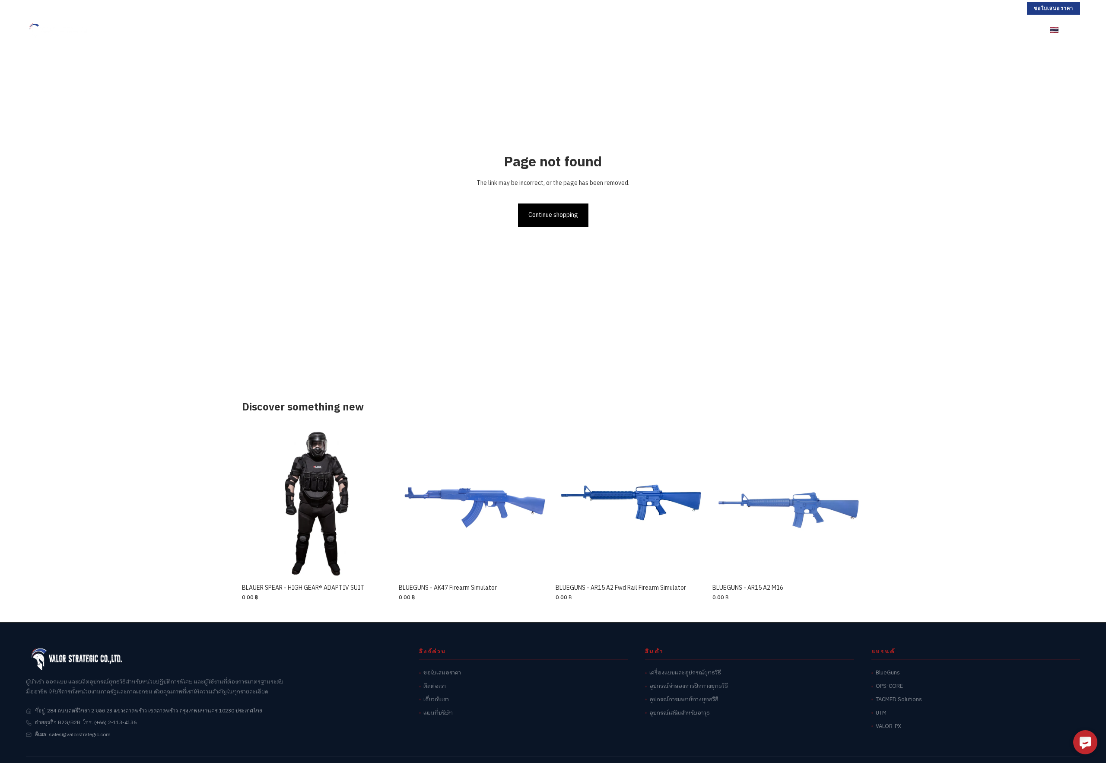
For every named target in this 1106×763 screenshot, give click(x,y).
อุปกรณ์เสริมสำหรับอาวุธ (679, 713)
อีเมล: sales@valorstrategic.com (73, 735)
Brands (477, 30)
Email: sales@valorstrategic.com (136, 8)
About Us (666, 29)
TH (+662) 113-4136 (54, 8)
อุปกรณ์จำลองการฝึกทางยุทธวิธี (688, 686)
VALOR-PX (888, 726)
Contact (709, 29)
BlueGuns (888, 672)
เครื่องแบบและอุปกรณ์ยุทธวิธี (685, 672)
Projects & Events (544, 29)
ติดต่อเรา (434, 686)
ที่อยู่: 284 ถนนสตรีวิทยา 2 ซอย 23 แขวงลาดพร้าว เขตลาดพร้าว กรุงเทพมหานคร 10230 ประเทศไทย (148, 711)
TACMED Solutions (899, 699)
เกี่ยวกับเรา (436, 699)
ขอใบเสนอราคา (1053, 8)
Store (431, 30)
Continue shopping (553, 215)
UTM (881, 713)
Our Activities (613, 29)
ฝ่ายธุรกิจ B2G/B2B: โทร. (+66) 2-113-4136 (86, 722)
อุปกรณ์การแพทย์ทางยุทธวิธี (683, 699)
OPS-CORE (889, 686)
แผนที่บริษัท (438, 713)
